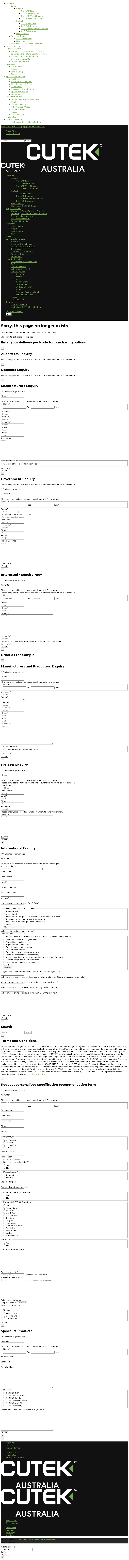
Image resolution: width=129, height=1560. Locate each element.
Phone (4, 396)
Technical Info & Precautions (24, 261)
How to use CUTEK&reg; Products (26, 43)
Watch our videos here (23, 126)
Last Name (6, 790)
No (7, 1168)
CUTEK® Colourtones (31, 31)
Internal (9, 1177)
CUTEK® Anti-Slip (14, 1403)
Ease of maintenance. (16, 949)
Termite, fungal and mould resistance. (22, 959)
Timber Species (18, 109)
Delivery (51, 1539)
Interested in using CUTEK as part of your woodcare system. (33, 916)
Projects (15, 69)
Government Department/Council (16, 514)
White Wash (12, 1235)
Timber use (6, 1156)
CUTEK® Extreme (29, 26)
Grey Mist (10, 1220)
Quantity (5, 1549)
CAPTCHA (6, 468)
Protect (19, 21)
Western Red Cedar (25, 294)
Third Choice (12, 1318)
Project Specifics (8, 540)
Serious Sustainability (20, 59)
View (9, 314)
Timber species (8, 1151)
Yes (7, 1165)
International (16, 94)
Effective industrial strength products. (23, 962)
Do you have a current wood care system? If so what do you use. (30, 971)
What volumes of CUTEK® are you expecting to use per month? (30, 987)
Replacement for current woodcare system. (25, 919)
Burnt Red (10, 1213)
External (10, 1175)
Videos (14, 112)
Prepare (19, 8)
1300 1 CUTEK (13, 133)
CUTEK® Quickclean (30, 13)
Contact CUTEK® (14, 119)
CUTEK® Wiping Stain (16, 1400)
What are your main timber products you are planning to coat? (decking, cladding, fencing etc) (43, 977)
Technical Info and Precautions (25, 99)
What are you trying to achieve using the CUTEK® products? (29, 992)
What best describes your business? (18, 931)
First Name (6, 785)
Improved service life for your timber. (22, 939)
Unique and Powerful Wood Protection (28, 51)
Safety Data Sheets (15, 1457)
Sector (4, 509)
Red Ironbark (22, 281)
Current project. (13, 914)
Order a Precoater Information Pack (22, 463)
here (8, 337)
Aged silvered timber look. (17, 944)
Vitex (18, 289)
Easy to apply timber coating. (19, 947)
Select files (22, 1303)
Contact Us (11, 1452)
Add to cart (6, 1546)
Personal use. (12, 911)
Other (8, 924)
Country (5, 898)
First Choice (11, 1313)
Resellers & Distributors (21, 81)
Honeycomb (11, 1223)
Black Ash (10, 1210)
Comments (6, 438)
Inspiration (10, 64)
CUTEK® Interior (23, 38)
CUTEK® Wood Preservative (34, 28)
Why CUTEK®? (13, 48)
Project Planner (13, 46)
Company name (8, 1110)
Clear (8, 1205)
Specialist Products (19, 36)
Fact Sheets (11, 1520)
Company (6, 411)
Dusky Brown (12, 1215)
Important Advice (14, 96)
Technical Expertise (20, 61)
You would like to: (9, 866)
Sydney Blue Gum (24, 287)
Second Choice (13, 1315)
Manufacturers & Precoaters (24, 84)
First (29, 407)
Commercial (11, 1142)
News (14, 74)
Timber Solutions (18, 104)
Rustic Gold (11, 1228)
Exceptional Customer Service (24, 56)
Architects (15, 79)
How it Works (22, 33)
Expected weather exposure (14, 1187)
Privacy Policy (38, 1074)
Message (5, 613)
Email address (7, 1361)
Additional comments (11, 1277)
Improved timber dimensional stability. (23, 954)
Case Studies (17, 66)
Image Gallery (17, 71)
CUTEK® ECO (12, 1393)
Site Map (35, 1539)
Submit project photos (11, 1300)
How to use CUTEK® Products (25, 206)
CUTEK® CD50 (28, 23)
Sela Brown (11, 1230)
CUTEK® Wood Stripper (32, 16)
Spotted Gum (22, 284)
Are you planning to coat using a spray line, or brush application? (30, 982)
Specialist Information (15, 76)
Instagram (5, 1341)
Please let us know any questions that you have (22, 1409)
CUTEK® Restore (29, 11)
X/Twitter (5, 585)
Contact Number (8, 887)
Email (4, 432)
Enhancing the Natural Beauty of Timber (29, 54)
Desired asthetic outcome (12, 1249)
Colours (9, 1445)
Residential (11, 1145)
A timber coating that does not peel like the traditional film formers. (36, 957)
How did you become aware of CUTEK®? (20, 903)
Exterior (14, 6)
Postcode (6, 422)
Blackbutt (20, 274)
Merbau (19, 276)
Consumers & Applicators (22, 89)
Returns (43, 1539)
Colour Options (17, 114)
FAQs (13, 101)
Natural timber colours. (16, 942)
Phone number (7, 1356)
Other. (9, 964)
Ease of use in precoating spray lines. (22, 952)
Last (57, 407)
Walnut (9, 1233)
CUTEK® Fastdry (14, 1405)
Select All (7, 967)
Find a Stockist (12, 117)
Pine (18, 279)
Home (8, 236)
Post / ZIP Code (8, 892)
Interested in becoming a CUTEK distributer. (25, 921)
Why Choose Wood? (20, 107)
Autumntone (11, 1208)
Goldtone (10, 1218)
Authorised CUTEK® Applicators (26, 122)
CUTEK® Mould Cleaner (32, 18)
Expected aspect (9, 1181)
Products (10, 3)
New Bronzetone (14, 1225)
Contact (9, 302)
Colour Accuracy (13, 1523)
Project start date (9, 1272)
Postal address (7, 1367)
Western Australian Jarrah (27, 292)
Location (5, 416)
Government (16, 86)
